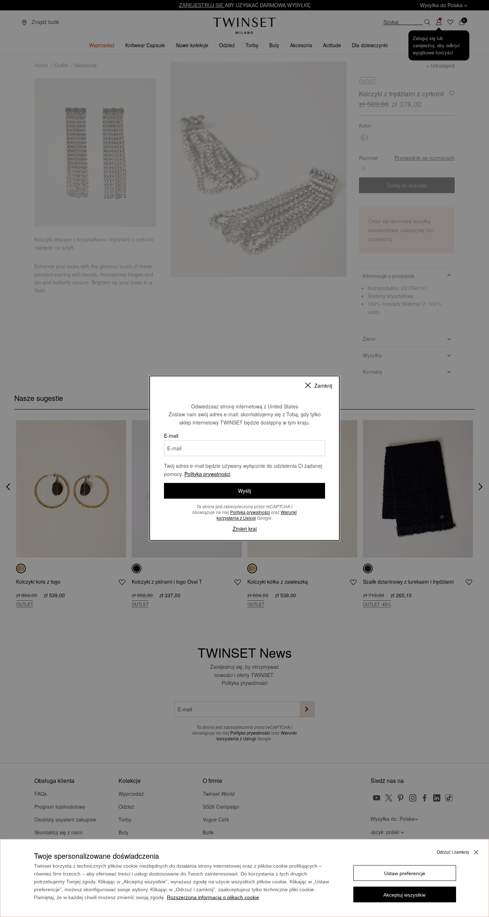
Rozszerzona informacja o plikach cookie (213, 897)
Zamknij (323, 385)
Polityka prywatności (207, 473)
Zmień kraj (245, 528)
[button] (404, 873)
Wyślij (244, 490)
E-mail (171, 435)
